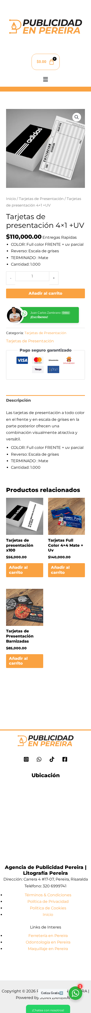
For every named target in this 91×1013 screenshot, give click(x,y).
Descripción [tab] (18, 400)
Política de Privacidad (48, 901)
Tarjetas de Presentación (41, 199)
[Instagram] (26, 759)
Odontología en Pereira (48, 942)
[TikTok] (52, 759)
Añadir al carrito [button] (18, 570)
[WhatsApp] (39, 759)
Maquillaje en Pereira (48, 948)
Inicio (11, 199)
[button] (45, 79)
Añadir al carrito (45, 293)
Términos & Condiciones (48, 895)
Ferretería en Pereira (48, 935)
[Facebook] (64, 759)
